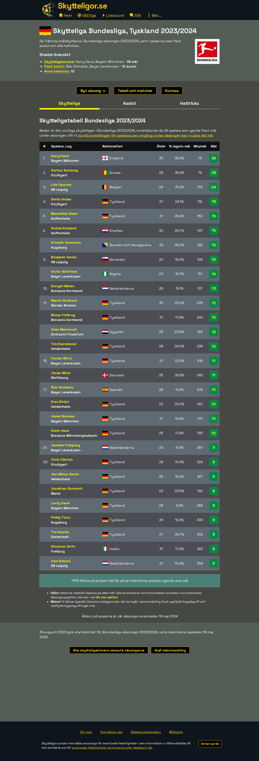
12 (214, 302)
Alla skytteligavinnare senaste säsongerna (108, 650)
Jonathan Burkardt (66, 488)
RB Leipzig (59, 189)
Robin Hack (60, 430)
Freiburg (58, 551)
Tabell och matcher (135, 90)
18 (214, 201)
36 (213, 158)
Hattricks (189, 103)
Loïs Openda (61, 184)
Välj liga (88, 15)
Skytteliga (69, 103)
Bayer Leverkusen (66, 276)
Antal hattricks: (57, 71)
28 (213, 172)
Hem (67, 15)
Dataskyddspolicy (146, 732)
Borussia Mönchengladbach (74, 435)
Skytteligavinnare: (59, 61)
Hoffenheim (60, 218)
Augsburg (59, 247)
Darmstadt (60, 537)
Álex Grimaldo (62, 387)
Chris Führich (62, 459)
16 (214, 216)
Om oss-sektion (106, 597)
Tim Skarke (60, 532)
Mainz (56, 493)
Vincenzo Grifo (63, 546)
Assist (129, 103)
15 (214, 230)
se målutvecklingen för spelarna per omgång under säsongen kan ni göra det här (145, 135)
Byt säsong (91, 90)
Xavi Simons (61, 561)
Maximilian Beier (64, 213)
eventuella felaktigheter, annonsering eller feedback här (112, 748)
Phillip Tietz (60, 517)
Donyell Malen (62, 286)
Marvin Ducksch (64, 300)
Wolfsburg (59, 377)
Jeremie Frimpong (65, 445)
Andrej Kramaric (64, 228)
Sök (137, 15)
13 (214, 288)
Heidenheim (60, 348)
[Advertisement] (129, 693)
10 (214, 389)
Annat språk (210, 744)
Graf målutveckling (170, 650)
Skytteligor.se (82, 6)
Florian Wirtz (61, 358)
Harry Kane (60, 156)
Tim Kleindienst (64, 344)
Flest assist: (54, 66)
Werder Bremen (63, 305)
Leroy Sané (60, 503)
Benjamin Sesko (64, 257)
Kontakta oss (111, 732)
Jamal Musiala (63, 416)
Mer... (156, 15)
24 (213, 187)
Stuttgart (59, 175)
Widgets (176, 732)
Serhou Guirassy (64, 170)
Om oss (86, 732)
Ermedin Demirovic (66, 242)
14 (214, 259)
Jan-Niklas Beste (65, 474)
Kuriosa (171, 90)
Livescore (114, 15)
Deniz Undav (61, 199)
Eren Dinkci (60, 401)
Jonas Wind (60, 373)
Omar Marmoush (64, 329)
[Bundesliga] (207, 60)
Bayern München (65, 160)
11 (213, 360)
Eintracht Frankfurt (67, 334)
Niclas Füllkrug (63, 315)
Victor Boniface (64, 271)
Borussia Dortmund (66, 291)
